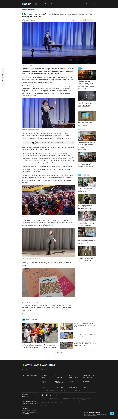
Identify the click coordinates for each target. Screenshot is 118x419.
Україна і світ (52, 4)
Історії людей (87, 381)
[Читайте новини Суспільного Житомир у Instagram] (46, 395)
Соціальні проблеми (89, 385)
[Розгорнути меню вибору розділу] (36, 4)
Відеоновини (73, 387)
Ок (112, 413)
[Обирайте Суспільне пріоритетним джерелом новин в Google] (3, 83)
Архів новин (25, 396)
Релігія (57, 385)
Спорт (64, 4)
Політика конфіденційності (30, 403)
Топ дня (85, 387)
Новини (41, 4)
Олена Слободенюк (30, 20)
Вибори (71, 375)
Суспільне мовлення (28, 399)
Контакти (25, 394)
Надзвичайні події (88, 375)
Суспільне (59, 402)
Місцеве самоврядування (60, 382)
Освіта (57, 375)
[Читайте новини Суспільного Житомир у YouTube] (50, 395)
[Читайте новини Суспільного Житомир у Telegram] (57, 395)
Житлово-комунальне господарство (75, 378)
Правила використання (29, 401)
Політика (43, 385)
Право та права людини (45, 382)
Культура (59, 4)
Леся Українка (31, 9)
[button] (3, 69)
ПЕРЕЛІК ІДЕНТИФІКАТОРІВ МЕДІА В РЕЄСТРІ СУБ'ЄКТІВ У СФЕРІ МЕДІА (29, 412)
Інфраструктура (87, 377)
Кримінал (72, 373)
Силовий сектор (74, 381)
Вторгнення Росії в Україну (29, 375)
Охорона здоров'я (60, 377)
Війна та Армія (59, 387)
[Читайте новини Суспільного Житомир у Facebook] (42, 395)
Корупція (57, 373)
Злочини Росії (73, 385)
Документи (25, 406)
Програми (25, 408)
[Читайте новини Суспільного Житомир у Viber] (54, 395)
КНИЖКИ (24, 9)
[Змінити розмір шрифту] (95, 20)
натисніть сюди (60, 403)
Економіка (44, 375)
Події (37, 9)
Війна (45, 4)
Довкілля (43, 377)
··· (81, 4)
